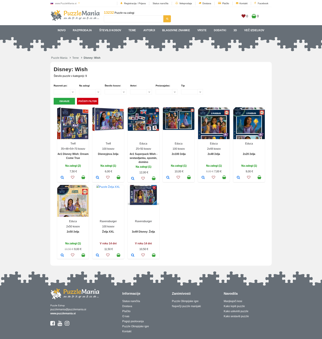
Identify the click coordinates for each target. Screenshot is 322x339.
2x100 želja (179, 154)
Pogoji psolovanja (133, 321)
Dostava (206, 3)
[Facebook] (52, 324)
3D (235, 30)
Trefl (73, 143)
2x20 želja (249, 154)
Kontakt (243, 3)
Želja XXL (108, 231)
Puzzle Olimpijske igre (135, 326)
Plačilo (225, 3)
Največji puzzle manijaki (186, 306)
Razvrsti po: (60, 85)
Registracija (130, 3)
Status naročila (160, 3)
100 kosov (108, 148)
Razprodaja (82, 30)
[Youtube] (60, 324)
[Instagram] (67, 324)
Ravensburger (108, 221)
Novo (62, 30)
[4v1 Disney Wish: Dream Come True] (62, 178)
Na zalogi (84, 85)
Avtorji (149, 30)
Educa (143, 143)
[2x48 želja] (203, 178)
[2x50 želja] (62, 255)
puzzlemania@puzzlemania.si (68, 309)
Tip (183, 85)
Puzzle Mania (59, 57)
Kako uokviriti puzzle (236, 311)
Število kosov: (113, 85)
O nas (125, 316)
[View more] (108, 130)
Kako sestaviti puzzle (236, 316)
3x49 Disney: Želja (143, 231)
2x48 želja (214, 154)
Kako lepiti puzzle (234, 306)
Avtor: (133, 85)
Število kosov (110, 30)
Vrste (202, 30)
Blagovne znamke (176, 30)
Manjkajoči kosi (233, 301)
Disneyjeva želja (108, 154)
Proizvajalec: (163, 85)
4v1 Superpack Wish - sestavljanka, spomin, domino (143, 158)
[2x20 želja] (238, 178)
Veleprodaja (185, 3)
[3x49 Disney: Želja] (132, 255)
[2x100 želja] (168, 178)
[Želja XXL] (97, 255)
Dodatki (220, 30)
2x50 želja (73, 231)
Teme (132, 30)
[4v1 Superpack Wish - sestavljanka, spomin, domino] (132, 179)
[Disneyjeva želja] (97, 178)
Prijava (142, 3)
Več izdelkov (254, 30)
